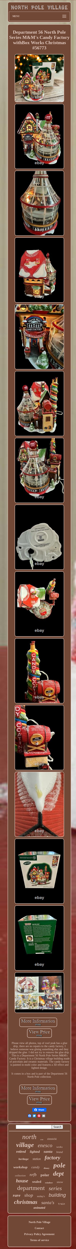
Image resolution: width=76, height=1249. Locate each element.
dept (58, 1173)
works (59, 1146)
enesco (45, 1145)
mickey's (41, 1196)
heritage (24, 1159)
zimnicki (52, 1138)
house (22, 1181)
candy (35, 1167)
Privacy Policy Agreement (39, 1234)
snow (60, 1182)
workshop (20, 1167)
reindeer (49, 1182)
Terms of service (39, 1240)
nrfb (33, 1174)
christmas (25, 1202)
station (37, 1159)
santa (48, 1151)
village (25, 1144)
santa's (47, 1202)
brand (59, 1152)
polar (45, 1175)
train (61, 1204)
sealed (36, 1182)
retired (21, 1151)
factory (52, 1158)
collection (20, 1175)
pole (59, 1165)
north (29, 1136)
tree (41, 1139)
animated (39, 1207)
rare (16, 1195)
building (57, 1195)
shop (28, 1195)
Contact (39, 1228)
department (31, 1188)
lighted (35, 1152)
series (55, 1188)
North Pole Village (39, 1222)
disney (46, 1168)
